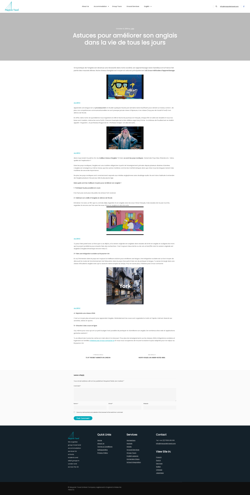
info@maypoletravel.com (229, 6)
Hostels (129, 443)
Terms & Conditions (104, 447)
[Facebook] (244, 6)
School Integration (134, 462)
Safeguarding (102, 450)
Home (99, 440)
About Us (100, 443)
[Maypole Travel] (12, 6)
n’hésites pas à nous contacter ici (102, 341)
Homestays (131, 440)
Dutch (158, 460)
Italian (158, 467)
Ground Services (133, 450)
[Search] (216, 6)
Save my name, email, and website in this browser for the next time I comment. (100, 412)
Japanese (160, 473)
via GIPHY (77, 103)
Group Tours (131, 453)
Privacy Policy (102, 453)
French (159, 457)
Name (76, 403)
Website (145, 403)
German (159, 463)
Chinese (159, 470)
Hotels (129, 447)
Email (111, 403)
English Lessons (132, 456)
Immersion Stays (133, 459)
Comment (77, 386)
